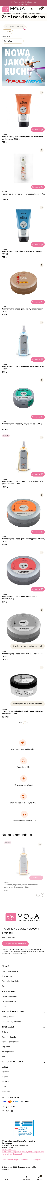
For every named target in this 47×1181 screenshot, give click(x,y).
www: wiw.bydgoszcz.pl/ (12, 1154)
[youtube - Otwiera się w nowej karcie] (11, 1110)
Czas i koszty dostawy (11, 1021)
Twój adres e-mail (8, 938)
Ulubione (5, 1006)
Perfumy (5, 1072)
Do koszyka (36, 129)
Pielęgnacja (16, 13)
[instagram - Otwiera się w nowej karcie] (3, 1110)
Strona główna (6, 13)
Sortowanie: (6, 36)
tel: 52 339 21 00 (9, 1150)
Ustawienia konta (9, 1001)
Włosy (25, 13)
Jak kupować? (8, 1051)
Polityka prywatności (10, 1042)
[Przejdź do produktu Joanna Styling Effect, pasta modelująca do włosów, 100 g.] (23, 570)
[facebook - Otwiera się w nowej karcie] (7, 1110)
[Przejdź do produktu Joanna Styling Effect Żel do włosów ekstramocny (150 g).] (23, 225)
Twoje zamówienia (9, 996)
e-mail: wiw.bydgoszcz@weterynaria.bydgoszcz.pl (23, 1152)
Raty (3, 986)
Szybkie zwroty (8, 976)
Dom (4, 1086)
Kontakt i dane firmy (10, 1037)
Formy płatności (8, 1017)
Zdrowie (5, 1081)
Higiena (5, 1077)
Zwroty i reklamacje (10, 971)
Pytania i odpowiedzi (10, 981)
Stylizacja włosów (35, 13)
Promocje (6, 1091)
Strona (20, 722)
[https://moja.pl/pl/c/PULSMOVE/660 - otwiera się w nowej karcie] (23, 66)
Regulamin (6, 1047)
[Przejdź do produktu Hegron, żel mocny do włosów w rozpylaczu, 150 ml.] (23, 168)
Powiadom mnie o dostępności (27, 646)
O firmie (5, 1032)
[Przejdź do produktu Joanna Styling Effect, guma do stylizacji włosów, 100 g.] (23, 283)
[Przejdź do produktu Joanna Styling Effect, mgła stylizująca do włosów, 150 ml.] (23, 340)
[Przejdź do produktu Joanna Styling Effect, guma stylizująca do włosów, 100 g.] (23, 513)
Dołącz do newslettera (15, 944)
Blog (3, 1056)
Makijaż (5, 1067)
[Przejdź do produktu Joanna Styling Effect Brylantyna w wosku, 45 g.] (23, 398)
